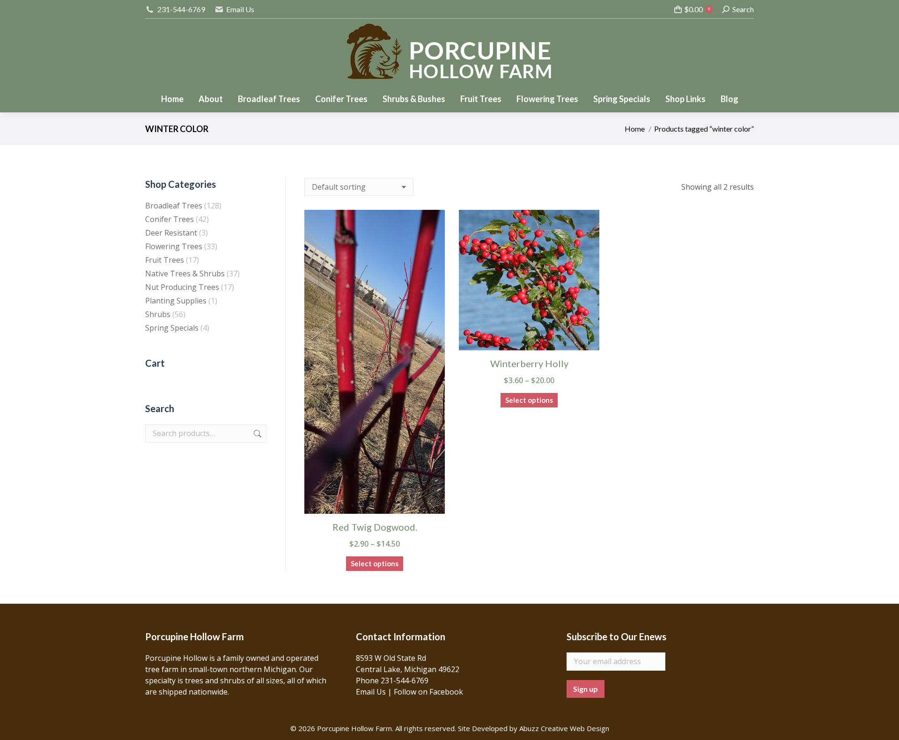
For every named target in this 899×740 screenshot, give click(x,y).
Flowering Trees (173, 246)
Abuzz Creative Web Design (564, 728)
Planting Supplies (175, 301)
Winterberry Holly (529, 363)
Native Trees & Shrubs (185, 273)
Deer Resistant (171, 233)
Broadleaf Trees (173, 205)
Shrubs (157, 314)
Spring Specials (172, 328)
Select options (374, 563)
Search (256, 433)
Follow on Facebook (428, 692)
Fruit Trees (164, 260)
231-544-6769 (181, 9)
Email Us (240, 9)
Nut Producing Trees (182, 287)
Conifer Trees (169, 219)
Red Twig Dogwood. (374, 527)
